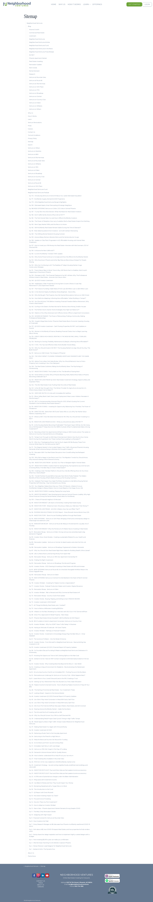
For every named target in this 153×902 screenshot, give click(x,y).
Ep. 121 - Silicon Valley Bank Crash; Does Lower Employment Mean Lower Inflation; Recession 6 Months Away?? (59, 397)
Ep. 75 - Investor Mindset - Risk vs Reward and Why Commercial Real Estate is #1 (54, 592)
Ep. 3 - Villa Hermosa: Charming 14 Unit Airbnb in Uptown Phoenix (50, 843)
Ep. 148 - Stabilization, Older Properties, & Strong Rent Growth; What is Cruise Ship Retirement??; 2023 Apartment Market (55, 284)
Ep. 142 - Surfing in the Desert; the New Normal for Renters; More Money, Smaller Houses (57, 306)
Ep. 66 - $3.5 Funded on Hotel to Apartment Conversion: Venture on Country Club (55, 621)
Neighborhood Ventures (34, 23)
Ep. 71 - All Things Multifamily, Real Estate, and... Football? (47, 605)
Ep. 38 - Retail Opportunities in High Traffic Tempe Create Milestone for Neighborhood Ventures (56, 722)
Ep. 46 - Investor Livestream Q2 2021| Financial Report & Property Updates (52, 696)
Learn (30, 119)
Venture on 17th (34, 90)
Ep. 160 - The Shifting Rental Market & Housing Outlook (47, 234)
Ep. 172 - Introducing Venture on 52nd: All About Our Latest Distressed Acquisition (55, 196)
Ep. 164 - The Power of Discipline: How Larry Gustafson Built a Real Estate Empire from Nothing (59, 221)
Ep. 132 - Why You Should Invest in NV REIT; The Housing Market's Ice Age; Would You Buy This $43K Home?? (59, 349)
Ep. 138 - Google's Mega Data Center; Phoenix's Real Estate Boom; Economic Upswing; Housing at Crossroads (59, 322)
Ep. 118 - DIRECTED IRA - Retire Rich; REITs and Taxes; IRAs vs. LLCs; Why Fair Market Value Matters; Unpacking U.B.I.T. (57, 412)
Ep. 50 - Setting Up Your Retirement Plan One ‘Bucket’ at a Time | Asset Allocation (55, 681)
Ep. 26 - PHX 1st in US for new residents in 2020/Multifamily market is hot (52, 762)
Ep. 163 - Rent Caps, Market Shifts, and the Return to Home (48, 224)
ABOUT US (40, 885)
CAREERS (41, 887)
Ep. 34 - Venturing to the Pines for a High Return (44, 736)
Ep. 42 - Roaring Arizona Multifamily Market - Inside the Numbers (50, 709)
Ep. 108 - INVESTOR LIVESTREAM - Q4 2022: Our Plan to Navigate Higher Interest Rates (57, 462)
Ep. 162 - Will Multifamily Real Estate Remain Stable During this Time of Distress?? (55, 227)
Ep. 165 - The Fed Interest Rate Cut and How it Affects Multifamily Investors (53, 218)
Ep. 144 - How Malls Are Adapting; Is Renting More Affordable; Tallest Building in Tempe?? (57, 298)
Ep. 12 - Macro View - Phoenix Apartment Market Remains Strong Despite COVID (54, 808)
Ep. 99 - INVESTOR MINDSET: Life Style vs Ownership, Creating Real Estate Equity (55, 502)
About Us (31, 853)
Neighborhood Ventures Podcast (38, 192)
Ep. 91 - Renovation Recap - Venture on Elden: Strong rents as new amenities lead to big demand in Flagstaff (57, 533)
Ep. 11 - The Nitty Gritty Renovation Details (42, 811)
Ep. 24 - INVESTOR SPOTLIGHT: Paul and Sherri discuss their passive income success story (57, 770)
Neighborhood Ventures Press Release (41, 52)
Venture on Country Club (37, 99)
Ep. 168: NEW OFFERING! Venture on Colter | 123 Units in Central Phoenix (52, 208)
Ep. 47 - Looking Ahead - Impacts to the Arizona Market (46, 693)
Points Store (32, 856)
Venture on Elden (35, 103)
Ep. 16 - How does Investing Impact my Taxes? (43, 795)
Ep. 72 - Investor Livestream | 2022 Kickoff (42, 602)
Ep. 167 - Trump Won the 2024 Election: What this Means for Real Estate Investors (55, 211)
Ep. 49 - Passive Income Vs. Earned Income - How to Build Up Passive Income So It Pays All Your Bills (59, 686)
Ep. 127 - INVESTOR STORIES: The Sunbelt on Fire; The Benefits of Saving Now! (54, 371)
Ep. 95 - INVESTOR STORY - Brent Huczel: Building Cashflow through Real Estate (55, 515)
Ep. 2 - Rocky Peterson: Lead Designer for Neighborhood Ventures (50, 846)
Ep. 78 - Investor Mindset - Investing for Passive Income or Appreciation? (52, 583)
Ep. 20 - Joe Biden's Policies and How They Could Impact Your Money (51, 783)
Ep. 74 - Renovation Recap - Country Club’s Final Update (47, 595)
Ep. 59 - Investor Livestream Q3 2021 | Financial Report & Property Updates (53, 647)
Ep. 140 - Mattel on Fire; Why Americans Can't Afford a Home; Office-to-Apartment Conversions (59, 313)
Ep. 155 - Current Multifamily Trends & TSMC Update (45, 253)
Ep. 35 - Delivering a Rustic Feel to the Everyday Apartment (48, 733)
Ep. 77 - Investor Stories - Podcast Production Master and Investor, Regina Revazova (56, 586)
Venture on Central (35, 96)
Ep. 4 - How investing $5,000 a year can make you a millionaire (48, 839)
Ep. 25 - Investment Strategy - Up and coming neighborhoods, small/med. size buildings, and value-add (58, 766)
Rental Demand (34, 71)
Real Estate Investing (36, 61)
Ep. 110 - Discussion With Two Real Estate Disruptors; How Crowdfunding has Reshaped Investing (56, 453)
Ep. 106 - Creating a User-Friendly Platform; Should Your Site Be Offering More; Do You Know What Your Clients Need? (58, 472)
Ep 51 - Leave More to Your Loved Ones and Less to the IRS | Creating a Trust (53, 678)
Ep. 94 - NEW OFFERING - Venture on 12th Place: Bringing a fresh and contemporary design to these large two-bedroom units (59, 519)
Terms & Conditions (34, 135)
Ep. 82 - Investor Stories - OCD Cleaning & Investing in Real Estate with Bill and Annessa (56, 566)
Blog (29, 26)
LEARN (86, 4)
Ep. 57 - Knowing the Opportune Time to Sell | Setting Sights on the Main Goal (54, 655)
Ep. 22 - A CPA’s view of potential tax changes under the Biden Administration (53, 776)
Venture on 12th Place (36, 87)
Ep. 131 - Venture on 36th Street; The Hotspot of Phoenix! (47, 353)
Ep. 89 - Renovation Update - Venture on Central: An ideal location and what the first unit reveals (57, 543)
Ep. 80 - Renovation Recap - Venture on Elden (44, 574)
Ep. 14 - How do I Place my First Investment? (43, 802)
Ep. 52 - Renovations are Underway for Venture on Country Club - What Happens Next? (57, 675)
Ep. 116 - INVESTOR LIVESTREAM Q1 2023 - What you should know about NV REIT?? (56, 422)
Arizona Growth (34, 29)
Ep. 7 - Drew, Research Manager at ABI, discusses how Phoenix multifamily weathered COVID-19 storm (59, 825)
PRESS (40, 883)
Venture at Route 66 (35, 80)
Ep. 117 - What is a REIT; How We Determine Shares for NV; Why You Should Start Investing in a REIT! (59, 417)
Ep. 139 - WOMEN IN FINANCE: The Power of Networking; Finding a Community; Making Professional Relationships (57, 317)
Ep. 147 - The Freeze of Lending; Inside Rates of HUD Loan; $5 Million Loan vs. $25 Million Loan (58, 289)
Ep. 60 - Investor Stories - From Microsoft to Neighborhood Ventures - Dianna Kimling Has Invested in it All (57, 643)
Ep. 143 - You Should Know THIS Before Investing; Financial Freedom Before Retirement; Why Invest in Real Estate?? (59, 302)
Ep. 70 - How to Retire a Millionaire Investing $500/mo (46, 608)
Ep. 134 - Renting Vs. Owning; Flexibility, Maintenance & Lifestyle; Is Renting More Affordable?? (58, 341)
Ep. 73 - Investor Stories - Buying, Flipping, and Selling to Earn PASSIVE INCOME (54, 599)
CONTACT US (40, 881)
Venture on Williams (35, 106)
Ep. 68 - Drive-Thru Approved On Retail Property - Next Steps (48, 615)
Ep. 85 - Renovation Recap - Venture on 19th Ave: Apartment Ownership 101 (53, 557)
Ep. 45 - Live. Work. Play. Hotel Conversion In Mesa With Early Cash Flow (51, 699)
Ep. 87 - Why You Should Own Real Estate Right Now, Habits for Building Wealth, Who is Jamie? (59, 550)
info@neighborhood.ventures (78, 884)
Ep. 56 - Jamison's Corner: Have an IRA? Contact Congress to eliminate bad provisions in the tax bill (59, 659)
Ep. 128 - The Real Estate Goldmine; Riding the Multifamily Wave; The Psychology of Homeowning (55, 367)
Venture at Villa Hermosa (37, 83)
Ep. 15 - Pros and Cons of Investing (40, 799)
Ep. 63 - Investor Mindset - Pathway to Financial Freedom (47, 631)
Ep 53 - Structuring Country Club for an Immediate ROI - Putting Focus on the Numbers (57, 672)
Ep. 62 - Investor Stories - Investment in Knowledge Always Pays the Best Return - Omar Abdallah (57, 635)
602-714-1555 (79, 886)
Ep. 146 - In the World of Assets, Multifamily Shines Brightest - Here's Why (52, 292)
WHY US (62, 4)
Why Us (30, 113)
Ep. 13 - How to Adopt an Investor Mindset (42, 805)
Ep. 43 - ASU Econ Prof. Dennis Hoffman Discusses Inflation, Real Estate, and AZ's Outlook (57, 706)
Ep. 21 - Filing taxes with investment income (43, 780)
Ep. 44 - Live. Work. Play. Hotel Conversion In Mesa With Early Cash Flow (52, 702)
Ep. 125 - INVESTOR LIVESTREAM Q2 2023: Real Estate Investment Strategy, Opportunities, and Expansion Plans (59, 381)
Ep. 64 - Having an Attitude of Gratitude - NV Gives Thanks (47, 627)
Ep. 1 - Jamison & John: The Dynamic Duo (42, 849)
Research (32, 74)
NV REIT (32, 55)
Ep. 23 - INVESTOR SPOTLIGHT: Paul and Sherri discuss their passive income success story (57, 773)
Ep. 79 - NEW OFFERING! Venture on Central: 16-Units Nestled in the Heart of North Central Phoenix (58, 579)
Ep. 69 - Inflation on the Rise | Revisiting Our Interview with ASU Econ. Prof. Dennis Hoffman (58, 611)
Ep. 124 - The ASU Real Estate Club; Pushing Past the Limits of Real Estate (52, 385)
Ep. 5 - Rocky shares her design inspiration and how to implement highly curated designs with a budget (59, 835)
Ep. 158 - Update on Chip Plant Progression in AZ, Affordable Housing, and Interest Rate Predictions (57, 241)
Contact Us (31, 132)
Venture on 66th (33, 154)
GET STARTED (134, 4)
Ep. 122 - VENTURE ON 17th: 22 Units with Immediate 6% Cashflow (50, 393)
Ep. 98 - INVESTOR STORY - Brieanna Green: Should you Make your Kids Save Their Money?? (59, 506)
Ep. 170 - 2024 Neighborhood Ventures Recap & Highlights (47, 202)
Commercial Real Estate (36, 33)
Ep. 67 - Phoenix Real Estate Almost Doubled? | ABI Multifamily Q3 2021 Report (54, 618)
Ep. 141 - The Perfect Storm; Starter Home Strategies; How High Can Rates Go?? (54, 310)
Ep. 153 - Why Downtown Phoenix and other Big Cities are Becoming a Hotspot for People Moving (57, 261)
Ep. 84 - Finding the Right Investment (41, 560)
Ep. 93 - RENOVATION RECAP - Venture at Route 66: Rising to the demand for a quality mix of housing (59, 524)
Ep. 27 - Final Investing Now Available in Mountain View (46, 759)
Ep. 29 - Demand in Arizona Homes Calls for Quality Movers (47, 752)
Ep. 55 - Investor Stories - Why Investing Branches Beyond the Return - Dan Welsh (55, 664)
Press (29, 125)
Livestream (32, 36)
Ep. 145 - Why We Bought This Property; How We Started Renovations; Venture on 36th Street (59, 295)
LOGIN (147, 4)
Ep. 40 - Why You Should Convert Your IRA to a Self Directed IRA (49, 715)
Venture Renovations (35, 122)
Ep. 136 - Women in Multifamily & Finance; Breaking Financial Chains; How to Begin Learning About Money (58, 332)
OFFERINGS (97, 4)
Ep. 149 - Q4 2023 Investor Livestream (41, 280)
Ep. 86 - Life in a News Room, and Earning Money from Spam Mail (49, 553)
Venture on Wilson (35, 109)
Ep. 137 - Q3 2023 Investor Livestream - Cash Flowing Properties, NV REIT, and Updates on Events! (57, 327)
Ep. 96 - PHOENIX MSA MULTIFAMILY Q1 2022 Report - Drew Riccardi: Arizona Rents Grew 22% (59, 512)
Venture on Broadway (36, 93)
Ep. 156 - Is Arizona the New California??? (42, 250)
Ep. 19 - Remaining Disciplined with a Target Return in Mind (48, 786)
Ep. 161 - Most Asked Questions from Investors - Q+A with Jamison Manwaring (53, 231)
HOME (53, 4)
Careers (30, 129)
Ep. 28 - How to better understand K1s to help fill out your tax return (51, 755)
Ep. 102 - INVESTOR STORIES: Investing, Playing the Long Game (49, 491)
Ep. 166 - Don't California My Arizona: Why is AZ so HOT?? (47, 215)
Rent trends (33, 68)
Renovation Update (35, 64)
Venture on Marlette (34, 151)
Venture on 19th (33, 167)
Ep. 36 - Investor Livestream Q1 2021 (40, 730)
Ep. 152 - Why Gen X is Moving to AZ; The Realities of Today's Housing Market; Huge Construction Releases (55, 266)
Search (30, 145)
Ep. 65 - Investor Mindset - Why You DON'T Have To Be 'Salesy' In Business (52, 624)
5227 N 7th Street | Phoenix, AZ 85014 (79, 882)
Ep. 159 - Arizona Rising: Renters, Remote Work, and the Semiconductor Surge (54, 237)
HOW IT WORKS (74, 4)
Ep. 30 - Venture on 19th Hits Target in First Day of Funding (48, 749)
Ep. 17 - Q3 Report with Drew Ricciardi (41, 792)
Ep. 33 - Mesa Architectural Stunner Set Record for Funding (48, 739)
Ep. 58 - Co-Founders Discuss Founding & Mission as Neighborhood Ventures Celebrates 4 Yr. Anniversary (58, 651)
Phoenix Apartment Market (38, 58)
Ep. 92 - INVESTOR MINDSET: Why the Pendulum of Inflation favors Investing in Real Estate (58, 529)
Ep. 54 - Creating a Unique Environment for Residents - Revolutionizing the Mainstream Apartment (57, 668)
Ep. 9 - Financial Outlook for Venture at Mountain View (46, 818)
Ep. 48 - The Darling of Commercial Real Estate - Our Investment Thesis (52, 690)
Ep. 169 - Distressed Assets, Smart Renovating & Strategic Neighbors (50, 205)
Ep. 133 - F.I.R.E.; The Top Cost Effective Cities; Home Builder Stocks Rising (52, 345)
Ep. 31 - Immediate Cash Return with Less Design (44, 746)
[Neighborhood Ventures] (16, 3)
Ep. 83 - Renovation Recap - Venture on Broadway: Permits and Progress (52, 563)
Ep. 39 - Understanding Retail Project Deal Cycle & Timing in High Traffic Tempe (54, 718)
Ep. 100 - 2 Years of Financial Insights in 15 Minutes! (45, 499)
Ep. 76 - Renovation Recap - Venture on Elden (43, 589)
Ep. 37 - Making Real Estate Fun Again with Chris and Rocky (48, 727)
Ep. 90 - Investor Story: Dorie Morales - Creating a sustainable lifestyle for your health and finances (57, 538)
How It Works (32, 116)
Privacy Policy (32, 138)
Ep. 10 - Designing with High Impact (40, 815)
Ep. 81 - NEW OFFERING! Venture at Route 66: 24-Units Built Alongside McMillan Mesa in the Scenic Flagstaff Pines (58, 570)
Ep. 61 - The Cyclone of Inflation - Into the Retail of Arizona (47, 639)
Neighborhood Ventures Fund (39, 45)
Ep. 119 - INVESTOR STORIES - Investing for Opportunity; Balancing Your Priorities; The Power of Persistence (59, 407)
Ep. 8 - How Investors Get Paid (38, 821)
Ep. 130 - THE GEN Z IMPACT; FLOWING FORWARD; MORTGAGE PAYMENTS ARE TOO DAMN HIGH (59, 357)
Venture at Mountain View (37, 77)
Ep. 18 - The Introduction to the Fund (41, 789)
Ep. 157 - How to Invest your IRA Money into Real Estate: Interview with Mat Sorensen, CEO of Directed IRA (58, 246)
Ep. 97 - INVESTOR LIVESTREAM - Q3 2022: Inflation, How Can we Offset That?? (54, 509)
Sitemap (30, 141)
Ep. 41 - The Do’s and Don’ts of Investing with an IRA (45, 712)
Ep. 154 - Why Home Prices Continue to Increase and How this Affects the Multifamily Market (58, 257)
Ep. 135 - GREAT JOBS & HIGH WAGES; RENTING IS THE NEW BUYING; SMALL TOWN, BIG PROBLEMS (57, 337)
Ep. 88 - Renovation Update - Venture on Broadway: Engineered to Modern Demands (56, 547)
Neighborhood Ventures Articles (39, 42)
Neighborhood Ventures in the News (41, 48)
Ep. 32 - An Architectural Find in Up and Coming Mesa (46, 743)
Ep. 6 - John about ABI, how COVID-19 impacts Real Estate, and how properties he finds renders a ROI (59, 830)
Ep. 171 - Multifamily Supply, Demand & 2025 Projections (47, 199)
